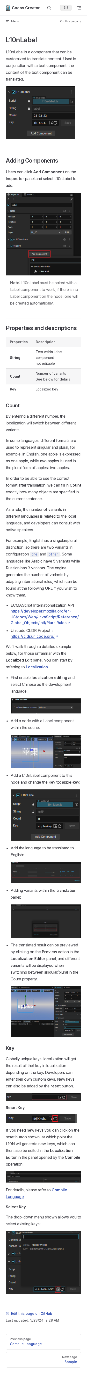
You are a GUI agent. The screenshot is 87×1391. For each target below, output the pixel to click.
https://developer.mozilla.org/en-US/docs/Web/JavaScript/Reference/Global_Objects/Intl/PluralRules (45, 617)
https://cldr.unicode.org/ (33, 636)
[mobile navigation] (79, 8)
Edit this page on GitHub (31, 1313)
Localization (37, 666)
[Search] (49, 8)
